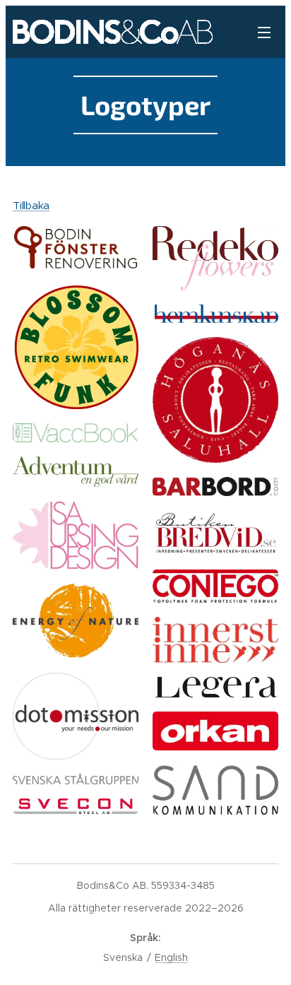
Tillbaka (31, 205)
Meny (264, 32)
